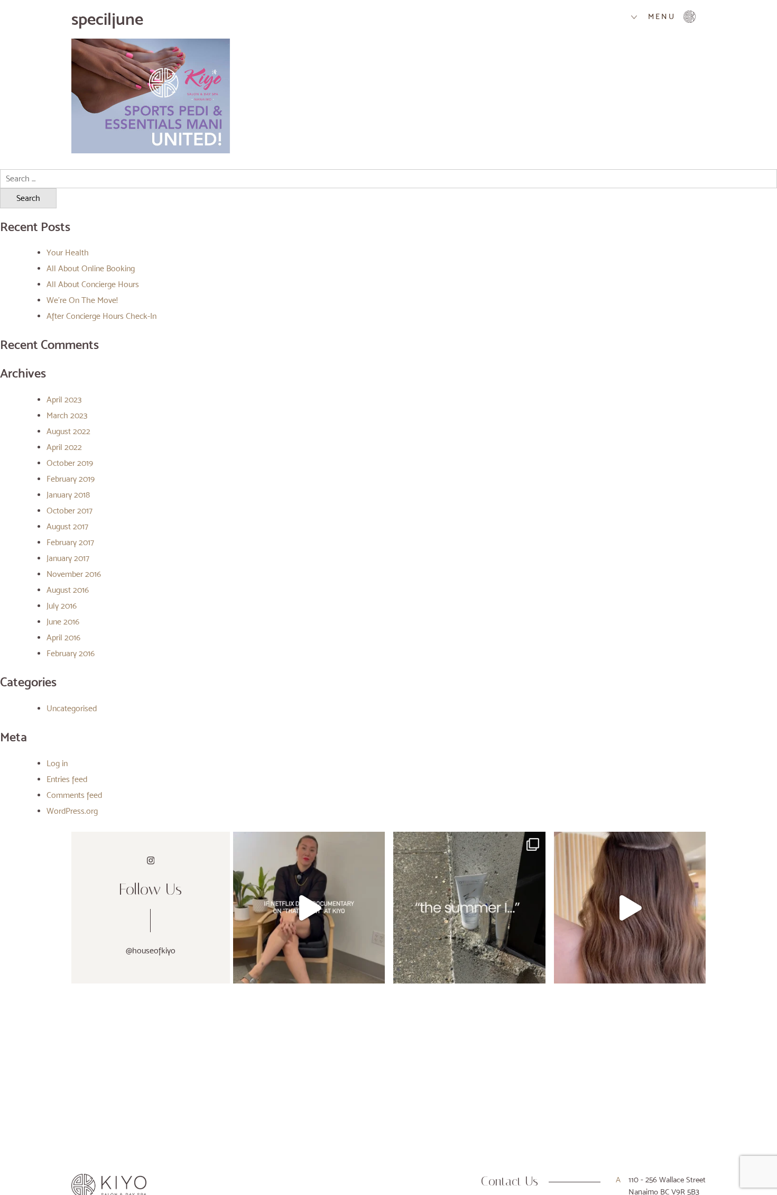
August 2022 (68, 431)
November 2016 (74, 574)
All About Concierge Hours (93, 284)
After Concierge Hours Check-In (101, 316)
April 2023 (64, 399)
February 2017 (70, 542)
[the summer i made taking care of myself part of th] (469, 907)
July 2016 (62, 606)
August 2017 (67, 526)
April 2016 (63, 637)
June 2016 (63, 622)
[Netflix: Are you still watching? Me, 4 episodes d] (309, 907)
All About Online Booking (91, 268)
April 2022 (64, 447)
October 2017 (69, 510)
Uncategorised (72, 708)
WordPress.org (72, 811)
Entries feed (67, 779)
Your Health (68, 252)
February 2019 (71, 479)
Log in (57, 763)
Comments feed (74, 795)
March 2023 (67, 415)
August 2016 (68, 590)
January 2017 (68, 558)
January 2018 (68, 495)
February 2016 (71, 653)
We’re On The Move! (82, 300)
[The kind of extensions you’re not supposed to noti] (630, 907)
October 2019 (70, 463)
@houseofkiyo (150, 950)
